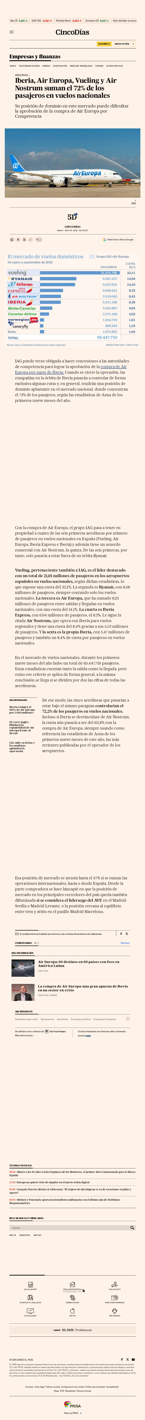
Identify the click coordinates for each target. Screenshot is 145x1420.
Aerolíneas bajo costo (26, 1019)
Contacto (29, 1387)
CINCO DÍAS (72, 226)
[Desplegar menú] (11, 32)
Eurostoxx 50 (92, 21)
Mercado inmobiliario (81, 66)
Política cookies (53, 1387)
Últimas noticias (114, 66)
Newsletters (70, 1391)
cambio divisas (72, 1303)
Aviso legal (40, 1387)
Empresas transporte (105, 1019)
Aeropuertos (47, 1019)
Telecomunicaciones (29, 66)
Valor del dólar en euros (125, 21)
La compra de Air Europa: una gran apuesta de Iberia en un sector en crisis (83, 988)
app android (114, 1316)
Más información (24, 1035)
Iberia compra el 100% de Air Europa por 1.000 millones (22, 710)
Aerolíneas (21, 75)
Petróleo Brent (63, 21)
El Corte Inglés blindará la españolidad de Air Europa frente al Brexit (21, 728)
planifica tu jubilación (30, 1303)
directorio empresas (114, 1303)
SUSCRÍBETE (104, 44)
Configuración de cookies (72, 1387)
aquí (88, 1035)
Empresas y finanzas (34, 57)
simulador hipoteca (72, 1289)
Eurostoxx (24, 1235)
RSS (62, 1391)
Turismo (99, 66)
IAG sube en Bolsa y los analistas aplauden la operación (22, 747)
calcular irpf (30, 1289)
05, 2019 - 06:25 (76, 230)
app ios (72, 1316)
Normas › (125, 943)
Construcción (60, 66)
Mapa (56, 1391)
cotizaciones (30, 1316)
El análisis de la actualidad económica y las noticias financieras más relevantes (61, 934)
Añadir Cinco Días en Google (120, 239)
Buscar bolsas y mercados (26, 1218)
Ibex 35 (14, 21)
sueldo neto (115, 1289)
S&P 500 (36, 21)
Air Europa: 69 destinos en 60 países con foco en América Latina (78, 964)
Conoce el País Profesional (72, 1330)
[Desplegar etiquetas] (127, 1018)
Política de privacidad (95, 1387)
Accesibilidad (112, 1387)
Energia (46, 66)
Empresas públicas (81, 1019)
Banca (13, 66)
